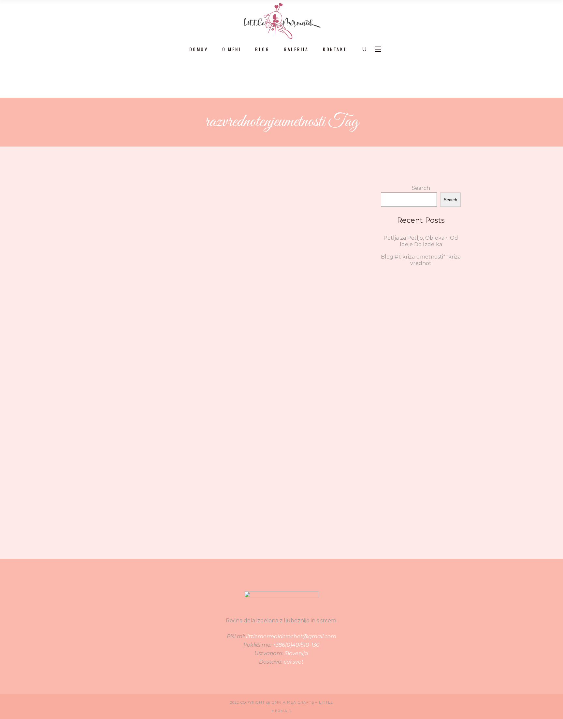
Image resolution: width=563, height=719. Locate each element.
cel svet (294, 662)
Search (421, 188)
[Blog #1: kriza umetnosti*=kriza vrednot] (166, 226)
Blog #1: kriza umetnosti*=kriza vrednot (166, 302)
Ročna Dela (167, 336)
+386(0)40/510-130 (296, 645)
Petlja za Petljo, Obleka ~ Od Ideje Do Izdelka (420, 241)
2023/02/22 (116, 485)
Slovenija (296, 653)
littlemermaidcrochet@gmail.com (291, 636)
